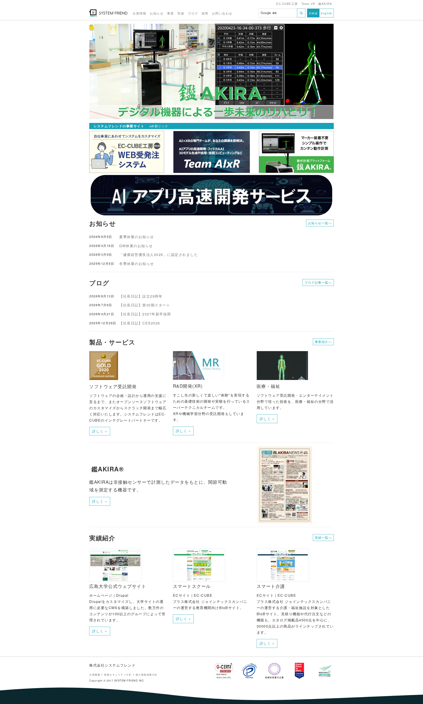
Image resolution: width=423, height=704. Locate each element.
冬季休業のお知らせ (136, 263)
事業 (170, 13)
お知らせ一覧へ (320, 223)
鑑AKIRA (325, 4)
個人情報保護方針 (146, 674)
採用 (205, 13)
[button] (107, 71)
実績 (180, 13)
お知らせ (156, 13)
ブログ (193, 13)
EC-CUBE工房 (287, 4)
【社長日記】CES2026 (139, 323)
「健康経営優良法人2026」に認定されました (158, 254)
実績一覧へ (323, 537)
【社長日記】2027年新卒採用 (145, 314)
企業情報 (139, 13)
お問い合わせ (222, 13)
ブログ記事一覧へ (318, 282)
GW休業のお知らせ (136, 245)
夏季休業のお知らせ (136, 236)
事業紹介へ (323, 341)
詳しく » (99, 431)
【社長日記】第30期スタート (144, 305)
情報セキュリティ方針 (118, 674)
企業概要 (94, 674)
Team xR (308, 4)
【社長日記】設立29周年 (140, 296)
